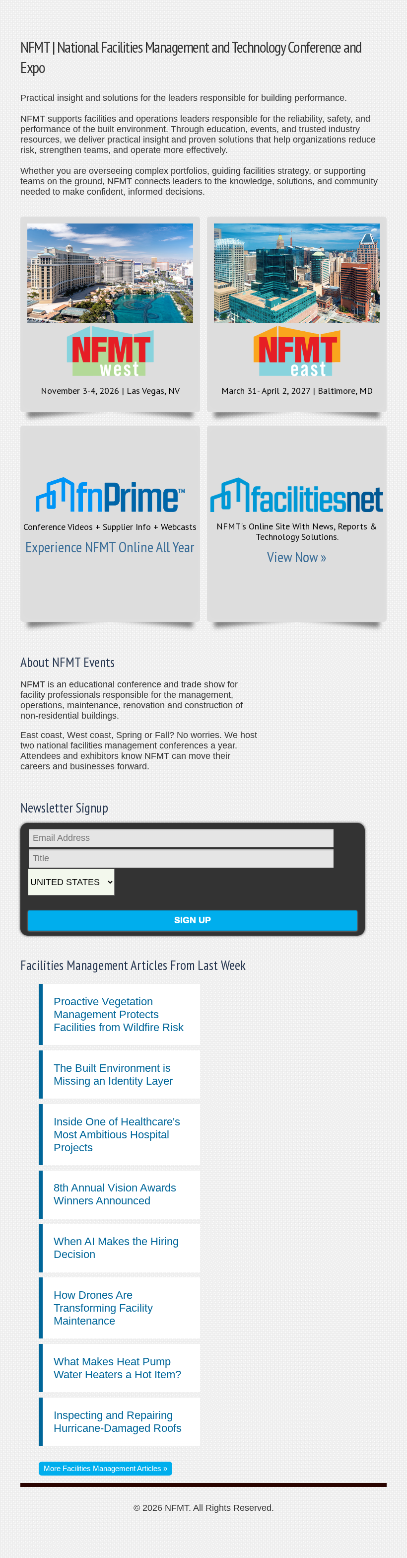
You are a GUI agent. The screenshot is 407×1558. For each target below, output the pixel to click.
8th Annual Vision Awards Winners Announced (115, 1194)
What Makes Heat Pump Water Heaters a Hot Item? (117, 1368)
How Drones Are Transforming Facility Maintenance (103, 1308)
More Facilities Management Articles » (105, 1468)
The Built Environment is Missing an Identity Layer (113, 1074)
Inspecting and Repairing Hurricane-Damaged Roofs (118, 1421)
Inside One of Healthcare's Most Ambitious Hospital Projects (117, 1134)
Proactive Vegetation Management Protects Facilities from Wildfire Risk (119, 1014)
